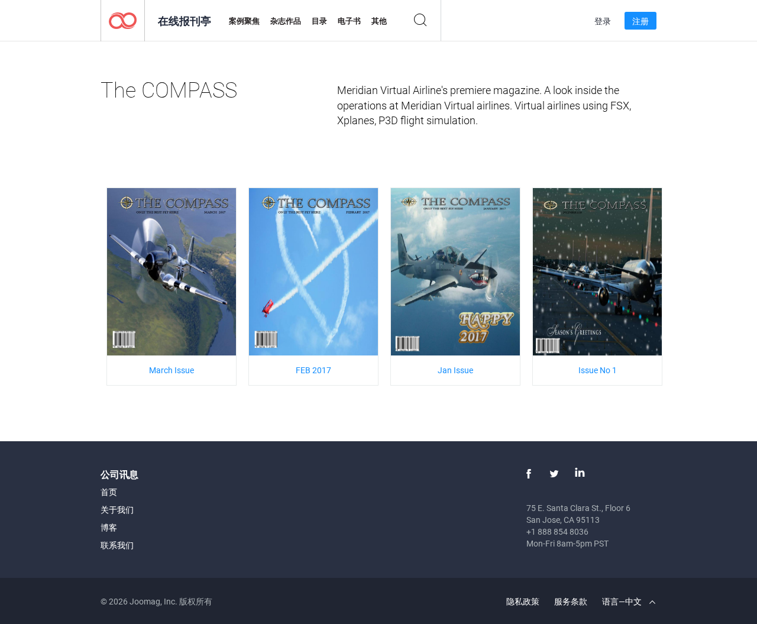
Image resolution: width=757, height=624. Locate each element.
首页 (109, 491)
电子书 (349, 20)
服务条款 (570, 601)
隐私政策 (522, 601)
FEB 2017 (313, 370)
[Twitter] (554, 474)
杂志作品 (285, 20)
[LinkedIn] (579, 474)
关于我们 (117, 509)
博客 (109, 527)
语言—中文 (622, 601)
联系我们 (117, 545)
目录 (319, 20)
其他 (379, 20)
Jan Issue (455, 370)
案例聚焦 (244, 20)
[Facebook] (529, 474)
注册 (640, 21)
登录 (602, 21)
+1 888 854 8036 (557, 531)
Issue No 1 (597, 370)
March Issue (171, 370)
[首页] (123, 19)
